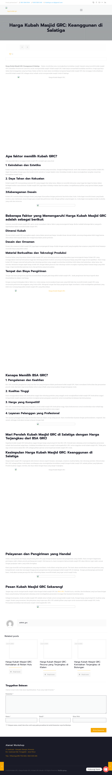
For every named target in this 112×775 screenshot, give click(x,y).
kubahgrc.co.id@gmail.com (54, 2)
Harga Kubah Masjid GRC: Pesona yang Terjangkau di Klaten (54, 664)
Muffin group (62, 770)
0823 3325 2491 (37, 2)
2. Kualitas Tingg (17, 391)
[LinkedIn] (105, 2)
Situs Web (76, 716)
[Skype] (93, 2)
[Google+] (99, 2)
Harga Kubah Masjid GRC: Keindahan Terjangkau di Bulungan (87, 664)
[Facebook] (96, 2)
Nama (8, 716)
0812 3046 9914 (25, 2)
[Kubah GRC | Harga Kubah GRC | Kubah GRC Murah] (11, 10)
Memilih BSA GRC (32, 375)
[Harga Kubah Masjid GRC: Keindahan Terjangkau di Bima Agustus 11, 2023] (110, 766)
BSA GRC (61, 591)
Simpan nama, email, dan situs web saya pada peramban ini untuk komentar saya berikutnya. (39, 725)
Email (41, 716)
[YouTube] (102, 2)
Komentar (9, 694)
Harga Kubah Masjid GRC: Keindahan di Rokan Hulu (19, 663)
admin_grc (23, 622)
